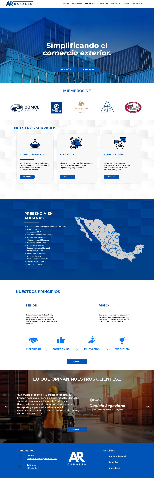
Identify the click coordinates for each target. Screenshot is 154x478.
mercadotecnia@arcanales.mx (42, 458)
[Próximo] (147, 406)
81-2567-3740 (33, 468)
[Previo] (6, 406)
